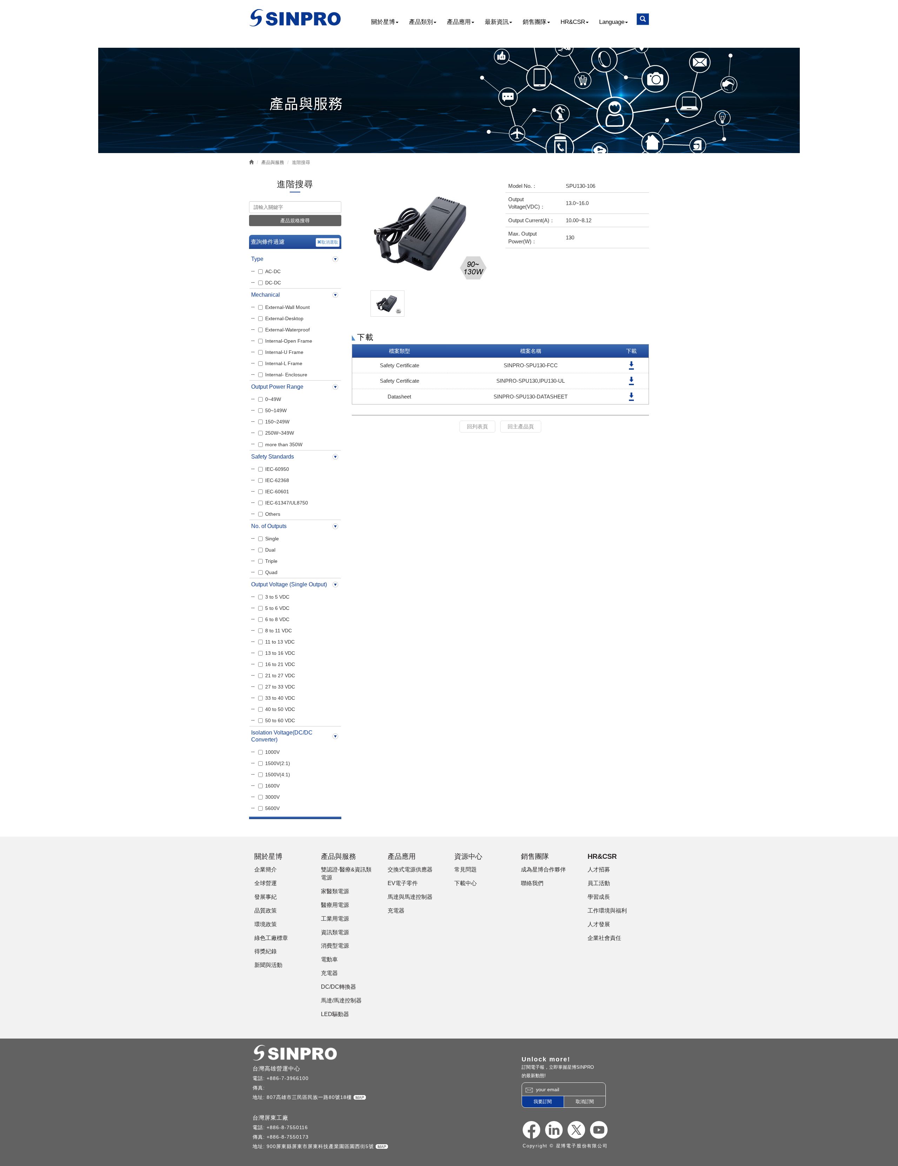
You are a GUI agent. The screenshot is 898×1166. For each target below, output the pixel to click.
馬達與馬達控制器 (410, 897)
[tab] (295, 259)
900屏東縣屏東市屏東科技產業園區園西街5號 (321, 1146)
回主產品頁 (521, 426)
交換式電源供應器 (410, 869)
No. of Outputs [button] (269, 526)
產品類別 (421, 22)
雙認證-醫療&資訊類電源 (346, 874)
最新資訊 (497, 22)
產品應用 (459, 22)
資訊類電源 (335, 932)
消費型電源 (335, 946)
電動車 (329, 959)
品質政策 (265, 911)
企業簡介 (265, 869)
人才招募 (599, 869)
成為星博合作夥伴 (543, 869)
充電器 (329, 973)
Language (611, 22)
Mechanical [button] (265, 295)
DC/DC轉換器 (338, 987)
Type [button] (257, 259)
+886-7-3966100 (288, 1078)
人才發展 (599, 924)
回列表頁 (477, 426)
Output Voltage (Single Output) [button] (289, 584)
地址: (260, 1097)
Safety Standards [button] (272, 457)
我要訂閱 (543, 1101)
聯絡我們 (532, 883)
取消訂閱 (585, 1101)
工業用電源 (335, 919)
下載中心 (465, 883)
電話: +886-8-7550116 (280, 1127)
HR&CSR (573, 22)
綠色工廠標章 (271, 938)
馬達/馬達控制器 (341, 1000)
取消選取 (329, 242)
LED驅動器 (335, 1014)
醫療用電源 (335, 905)
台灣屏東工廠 (270, 1118)
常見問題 (465, 869)
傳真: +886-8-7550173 (281, 1137)
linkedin (554, 1130)
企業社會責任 (604, 938)
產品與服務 (272, 162)
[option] (423, 233)
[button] (643, 19)
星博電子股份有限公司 (295, 18)
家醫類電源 (335, 891)
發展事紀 (265, 897)
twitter (576, 1130)
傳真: (260, 1088)
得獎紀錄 (265, 951)
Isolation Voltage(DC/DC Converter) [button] (282, 736)
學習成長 (599, 897)
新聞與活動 (268, 965)
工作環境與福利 (607, 911)
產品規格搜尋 (295, 220)
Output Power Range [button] (277, 387)
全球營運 (265, 883)
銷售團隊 (535, 22)
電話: (260, 1078)
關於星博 (383, 22)
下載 (631, 365)
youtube (599, 1130)
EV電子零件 (403, 883)
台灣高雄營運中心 (276, 1069)
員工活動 (599, 883)
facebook (531, 1130)
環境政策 (265, 924)
